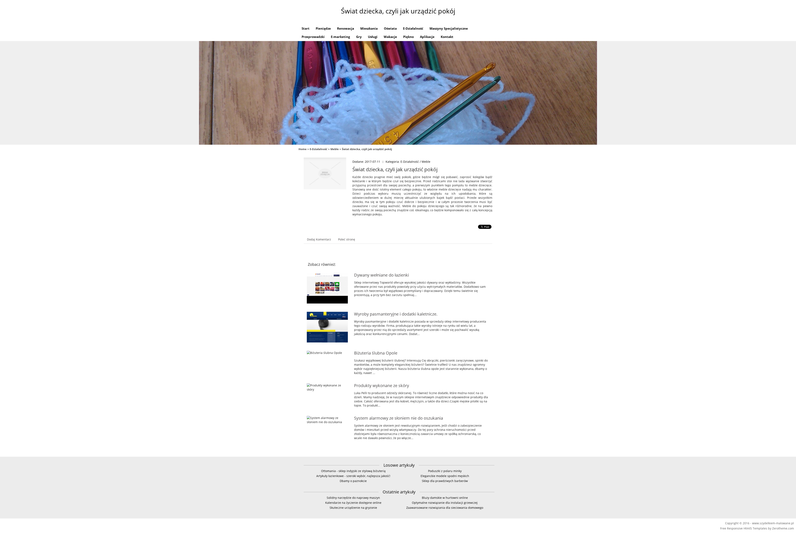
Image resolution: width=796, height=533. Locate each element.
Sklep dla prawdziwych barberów (445, 481)
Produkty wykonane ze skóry (381, 385)
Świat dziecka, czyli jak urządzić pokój (367, 149)
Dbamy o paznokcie (353, 481)
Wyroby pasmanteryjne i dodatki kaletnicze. (395, 314)
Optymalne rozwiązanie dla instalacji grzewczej (445, 503)
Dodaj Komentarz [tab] (319, 239)
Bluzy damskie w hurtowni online (445, 498)
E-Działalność (318, 149)
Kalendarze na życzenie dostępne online (353, 503)
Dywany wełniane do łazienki (381, 275)
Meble (334, 149)
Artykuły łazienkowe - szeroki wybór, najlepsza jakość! (353, 476)
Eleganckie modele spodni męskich (445, 476)
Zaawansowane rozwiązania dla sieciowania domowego (444, 508)
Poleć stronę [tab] (346, 239)
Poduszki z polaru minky (445, 471)
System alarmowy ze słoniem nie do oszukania (398, 418)
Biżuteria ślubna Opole (375, 353)
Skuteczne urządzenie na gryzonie (353, 508)
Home (302, 149)
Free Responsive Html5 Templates (743, 528)
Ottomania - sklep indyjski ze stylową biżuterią (353, 471)
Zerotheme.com (783, 528)
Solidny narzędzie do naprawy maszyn (353, 498)
